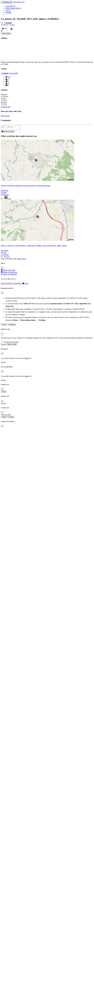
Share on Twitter (9, 270)
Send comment (8, 131)
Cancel (4, 324)
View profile (13, 73)
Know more (5, 116)
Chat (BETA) (10, 6)
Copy (26, 283)
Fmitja (8, 257)
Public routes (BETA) (13, 8)
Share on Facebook (10, 272)
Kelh (9, 198)
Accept (11, 417)
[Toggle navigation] (7, 2)
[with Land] (5, 107)
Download (12, 324)
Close (4, 392)
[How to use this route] (1, 31)
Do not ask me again (11, 342)
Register (8, 12)
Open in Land (11, 344)
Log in (8, 10)
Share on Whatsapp (10, 274)
